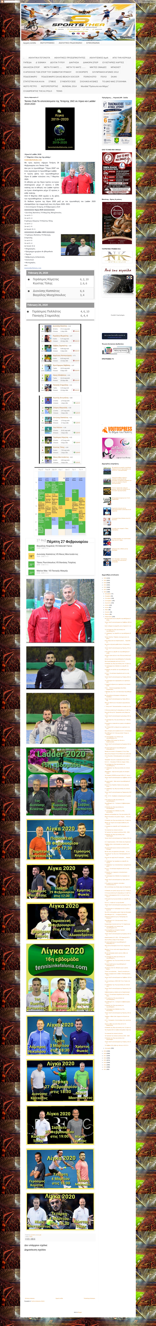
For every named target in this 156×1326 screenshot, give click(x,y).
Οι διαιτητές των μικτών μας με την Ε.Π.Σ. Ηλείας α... (118, 890)
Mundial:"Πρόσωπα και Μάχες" (95, 86)
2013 (105, 1064)
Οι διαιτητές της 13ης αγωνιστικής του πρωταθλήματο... (114, 807)
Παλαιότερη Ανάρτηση (89, 1298)
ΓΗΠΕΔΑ (27, 62)
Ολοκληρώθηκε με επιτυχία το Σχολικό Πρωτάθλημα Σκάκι (115, 930)
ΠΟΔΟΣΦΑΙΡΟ (30, 77)
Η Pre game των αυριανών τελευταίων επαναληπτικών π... (114, 884)
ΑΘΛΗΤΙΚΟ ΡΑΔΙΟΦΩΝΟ (70, 43)
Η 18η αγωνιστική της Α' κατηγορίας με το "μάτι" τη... (118, 710)
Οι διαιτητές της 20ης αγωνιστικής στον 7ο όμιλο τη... (118, 1027)
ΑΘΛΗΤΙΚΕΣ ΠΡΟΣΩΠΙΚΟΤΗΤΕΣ (69, 58)
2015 (105, 1060)
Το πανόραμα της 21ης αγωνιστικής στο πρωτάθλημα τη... (115, 765)
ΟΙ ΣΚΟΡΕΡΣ (82, 72)
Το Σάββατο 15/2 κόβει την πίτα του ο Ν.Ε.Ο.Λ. (117, 1045)
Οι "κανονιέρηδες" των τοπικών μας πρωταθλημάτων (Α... (114, 737)
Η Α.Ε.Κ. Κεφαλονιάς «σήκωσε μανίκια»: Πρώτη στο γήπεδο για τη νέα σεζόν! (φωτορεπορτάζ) (121, 489)
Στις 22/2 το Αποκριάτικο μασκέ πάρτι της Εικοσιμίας (118, 912)
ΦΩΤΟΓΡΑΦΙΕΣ (47, 43)
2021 (105, 589)
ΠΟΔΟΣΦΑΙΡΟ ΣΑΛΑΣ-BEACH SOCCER (60, 77)
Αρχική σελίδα (29, 43)
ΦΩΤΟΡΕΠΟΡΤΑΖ (49, 86)
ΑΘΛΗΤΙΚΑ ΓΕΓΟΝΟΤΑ (39, 58)
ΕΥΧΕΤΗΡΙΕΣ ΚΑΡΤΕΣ (113, 62)
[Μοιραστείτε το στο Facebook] (32, 1239)
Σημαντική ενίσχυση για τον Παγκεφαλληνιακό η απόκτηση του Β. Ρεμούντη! (121, 510)
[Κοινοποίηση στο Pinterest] (34, 1239)
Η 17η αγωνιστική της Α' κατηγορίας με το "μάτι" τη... (118, 893)
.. (23, 58)
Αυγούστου (108, 603)
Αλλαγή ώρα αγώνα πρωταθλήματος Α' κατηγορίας (118, 659)
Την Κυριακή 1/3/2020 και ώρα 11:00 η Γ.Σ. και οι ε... (118, 775)
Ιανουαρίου (108, 1048)
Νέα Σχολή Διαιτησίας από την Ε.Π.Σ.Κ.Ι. (115, 661)
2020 (105, 591)
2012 (105, 1067)
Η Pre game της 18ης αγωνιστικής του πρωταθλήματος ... (114, 800)
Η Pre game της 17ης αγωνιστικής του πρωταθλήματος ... (114, 998)
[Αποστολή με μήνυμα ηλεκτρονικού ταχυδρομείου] (26, 1239)
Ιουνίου (107, 607)
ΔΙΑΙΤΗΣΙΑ (74, 62)
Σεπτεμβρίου (108, 600)
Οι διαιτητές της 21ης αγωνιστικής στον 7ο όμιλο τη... (118, 820)
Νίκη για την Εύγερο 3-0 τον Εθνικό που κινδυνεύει (118, 753)
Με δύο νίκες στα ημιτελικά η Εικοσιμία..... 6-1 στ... (117, 851)
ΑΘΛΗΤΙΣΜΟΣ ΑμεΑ (99, 58)
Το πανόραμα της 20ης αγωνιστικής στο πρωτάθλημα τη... (115, 957)
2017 (105, 1055)
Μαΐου (106, 609)
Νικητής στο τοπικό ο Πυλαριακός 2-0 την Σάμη (117, 751)
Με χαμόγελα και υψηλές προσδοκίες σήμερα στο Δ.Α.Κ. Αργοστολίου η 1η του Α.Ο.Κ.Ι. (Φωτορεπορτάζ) (121, 469)
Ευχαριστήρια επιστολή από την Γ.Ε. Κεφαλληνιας (117, 924)
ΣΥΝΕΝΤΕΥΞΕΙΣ (68, 81)
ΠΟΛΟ (104, 77)
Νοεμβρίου (108, 596)
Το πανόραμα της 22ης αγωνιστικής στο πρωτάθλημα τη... (115, 630)
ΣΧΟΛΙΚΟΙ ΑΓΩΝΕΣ (89, 81)
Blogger (80, 1312)
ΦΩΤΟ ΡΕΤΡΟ (30, 86)
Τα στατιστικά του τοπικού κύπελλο (114, 830)
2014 (105, 1062)
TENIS (59, 91)
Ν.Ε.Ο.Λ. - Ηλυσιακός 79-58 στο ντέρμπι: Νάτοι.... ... (118, 762)
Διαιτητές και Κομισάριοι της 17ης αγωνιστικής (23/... (118, 814)
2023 (105, 585)
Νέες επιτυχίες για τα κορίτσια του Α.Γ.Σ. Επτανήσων (118, 730)
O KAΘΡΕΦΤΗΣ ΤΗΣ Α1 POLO (37, 91)
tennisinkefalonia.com (33, 160)
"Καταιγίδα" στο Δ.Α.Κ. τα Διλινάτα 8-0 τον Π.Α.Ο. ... (118, 759)
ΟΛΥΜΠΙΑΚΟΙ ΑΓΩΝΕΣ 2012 (105, 72)
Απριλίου (107, 612)
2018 (105, 1053)
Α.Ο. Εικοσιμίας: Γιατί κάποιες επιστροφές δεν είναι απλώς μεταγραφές (119, 560)
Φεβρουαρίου (108, 616)
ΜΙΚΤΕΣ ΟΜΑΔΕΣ (98, 67)
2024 (105, 582)
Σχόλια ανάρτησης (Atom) (37, 1301)
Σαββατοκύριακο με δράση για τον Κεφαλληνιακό (117, 992)
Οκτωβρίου (108, 598)
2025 (105, 580)
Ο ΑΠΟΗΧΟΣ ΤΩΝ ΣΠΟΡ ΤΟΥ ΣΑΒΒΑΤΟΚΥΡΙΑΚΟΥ (47, 72)
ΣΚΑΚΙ (114, 77)
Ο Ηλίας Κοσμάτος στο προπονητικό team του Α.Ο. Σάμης (121, 539)
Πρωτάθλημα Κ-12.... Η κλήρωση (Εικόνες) (116, 914)
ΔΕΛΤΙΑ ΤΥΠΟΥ (57, 62)
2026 (105, 578)
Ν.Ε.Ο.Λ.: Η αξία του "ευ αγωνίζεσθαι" (114, 902)
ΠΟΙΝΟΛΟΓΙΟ (90, 77)
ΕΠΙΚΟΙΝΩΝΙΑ (93, 43)
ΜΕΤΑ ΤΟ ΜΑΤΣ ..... (53, 67)
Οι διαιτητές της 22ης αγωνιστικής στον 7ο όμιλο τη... (118, 663)
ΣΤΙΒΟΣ (52, 81)
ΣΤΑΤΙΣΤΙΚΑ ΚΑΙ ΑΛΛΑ (33, 81)
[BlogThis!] (28, 1239)
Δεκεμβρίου (108, 593)
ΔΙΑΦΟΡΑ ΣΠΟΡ (90, 62)
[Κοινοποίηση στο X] (30, 1239)
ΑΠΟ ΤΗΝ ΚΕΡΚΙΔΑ (121, 58)
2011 (105, 1069)
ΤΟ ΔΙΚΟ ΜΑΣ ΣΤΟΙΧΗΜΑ (114, 81)
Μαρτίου (107, 614)
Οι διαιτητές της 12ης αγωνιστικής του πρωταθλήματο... (114, 1006)
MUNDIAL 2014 (69, 86)
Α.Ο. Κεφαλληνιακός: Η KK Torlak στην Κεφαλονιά (118, 842)
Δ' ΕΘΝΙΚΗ (41, 62)
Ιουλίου (107, 605)
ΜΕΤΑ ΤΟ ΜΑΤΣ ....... (76, 67)
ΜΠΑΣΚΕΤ (116, 67)
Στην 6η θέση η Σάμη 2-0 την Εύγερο (114, 939)
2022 (105, 587)
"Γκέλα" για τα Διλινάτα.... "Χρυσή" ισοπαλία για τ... (117, 971)
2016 (105, 1058)
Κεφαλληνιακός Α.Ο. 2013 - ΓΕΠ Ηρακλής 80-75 (117, 937)
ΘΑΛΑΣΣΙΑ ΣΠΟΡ (31, 67)
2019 (105, 1051)
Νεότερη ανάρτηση (29, 1298)
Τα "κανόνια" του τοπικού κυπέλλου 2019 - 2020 (117, 832)
